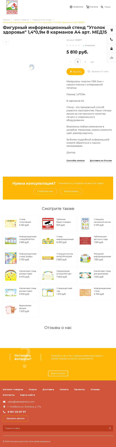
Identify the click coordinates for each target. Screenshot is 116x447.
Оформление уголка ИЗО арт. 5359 (64, 274)
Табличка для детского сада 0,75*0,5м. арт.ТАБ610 (101, 240)
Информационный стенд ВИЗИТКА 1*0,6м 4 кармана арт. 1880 (28, 240)
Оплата (64, 389)
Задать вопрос (71, 191)
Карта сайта (27, 395)
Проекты (79, 389)
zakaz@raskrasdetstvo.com (21, 401)
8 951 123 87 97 (17, 412)
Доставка (48, 389)
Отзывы (95, 389)
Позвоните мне (45, 191)
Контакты (9, 395)
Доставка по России (101, 161)
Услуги (33, 389)
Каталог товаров (13, 389)
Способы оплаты (75, 161)
